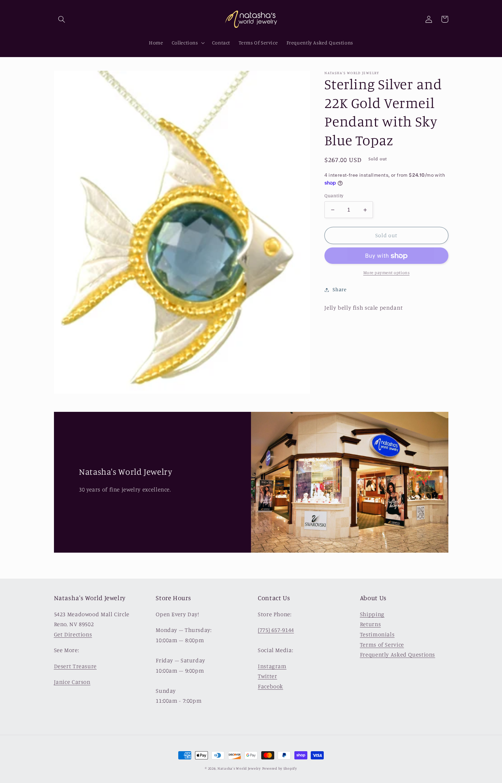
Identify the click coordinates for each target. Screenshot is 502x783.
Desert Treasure (75, 666)
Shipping (372, 614)
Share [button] (339, 290)
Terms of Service (382, 644)
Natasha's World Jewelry (239, 768)
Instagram (272, 666)
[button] (62, 19)
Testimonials (377, 634)
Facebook (270, 686)
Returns (370, 624)
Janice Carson (72, 681)
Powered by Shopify (279, 768)
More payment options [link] (386, 272)
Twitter (267, 676)
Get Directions (73, 634)
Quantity (333, 196)
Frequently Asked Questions (397, 654)
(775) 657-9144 (276, 629)
